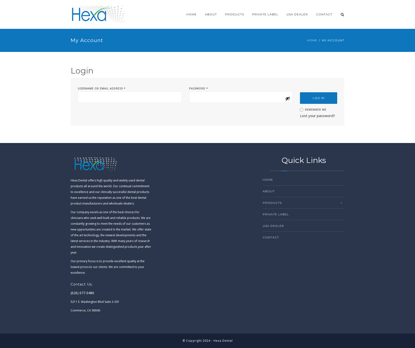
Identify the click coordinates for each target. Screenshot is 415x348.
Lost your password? (317, 115)
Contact (324, 14)
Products (234, 14)
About (211, 14)
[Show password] (287, 98)
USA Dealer (297, 14)
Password (198, 88)
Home (191, 14)
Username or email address (102, 88)
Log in (318, 98)
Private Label (265, 14)
